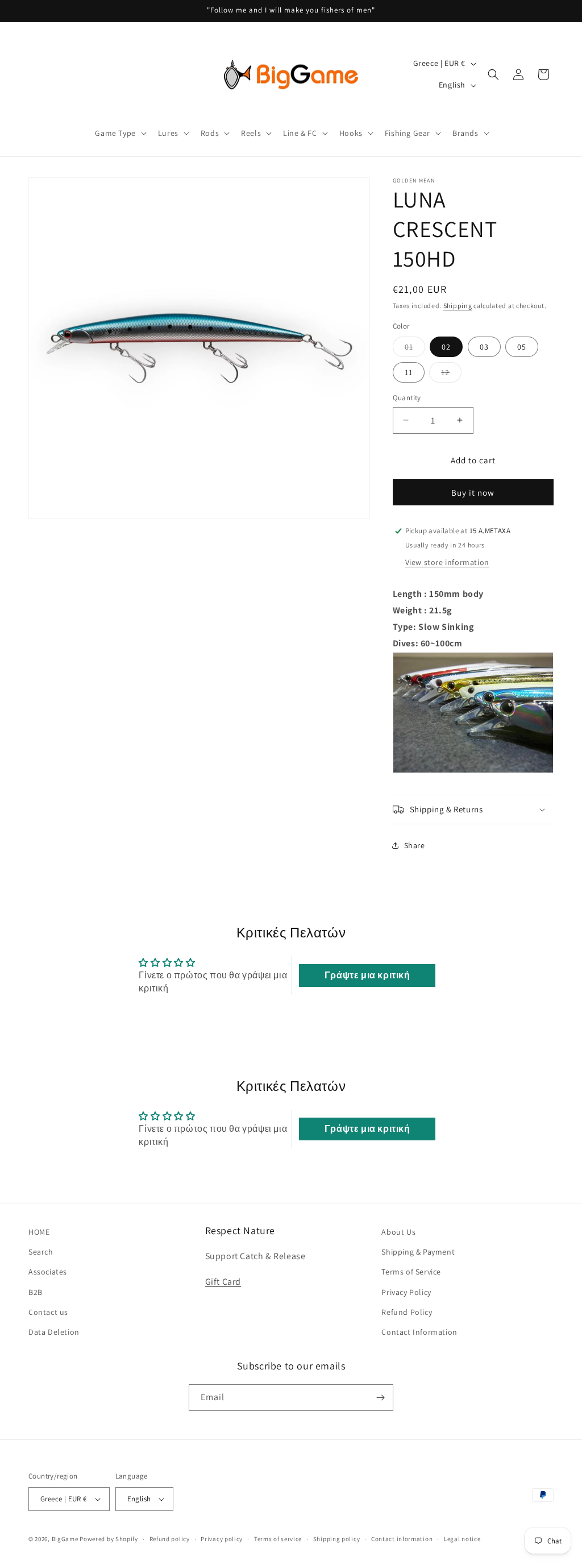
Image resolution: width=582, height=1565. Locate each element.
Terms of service (278, 1539)
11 (409, 372)
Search (40, 1252)
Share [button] (414, 845)
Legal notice (462, 1539)
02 (446, 347)
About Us (398, 1232)
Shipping (457, 305)
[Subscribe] (380, 1397)
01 (415, 349)
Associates (47, 1272)
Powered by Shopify (109, 1539)
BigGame (65, 1539)
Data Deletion (54, 1332)
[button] (119, 133)
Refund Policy (406, 1312)
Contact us (48, 1312)
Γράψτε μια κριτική (367, 975)
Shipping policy (336, 1539)
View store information (447, 562)
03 (484, 347)
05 (521, 347)
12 (451, 375)
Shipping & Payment (418, 1252)
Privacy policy (222, 1539)
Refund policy (169, 1539)
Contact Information (419, 1332)
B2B (35, 1292)
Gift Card (223, 1282)
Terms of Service (411, 1272)
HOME (38, 1232)
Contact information (402, 1539)
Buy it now (472, 492)
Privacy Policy (406, 1292)
